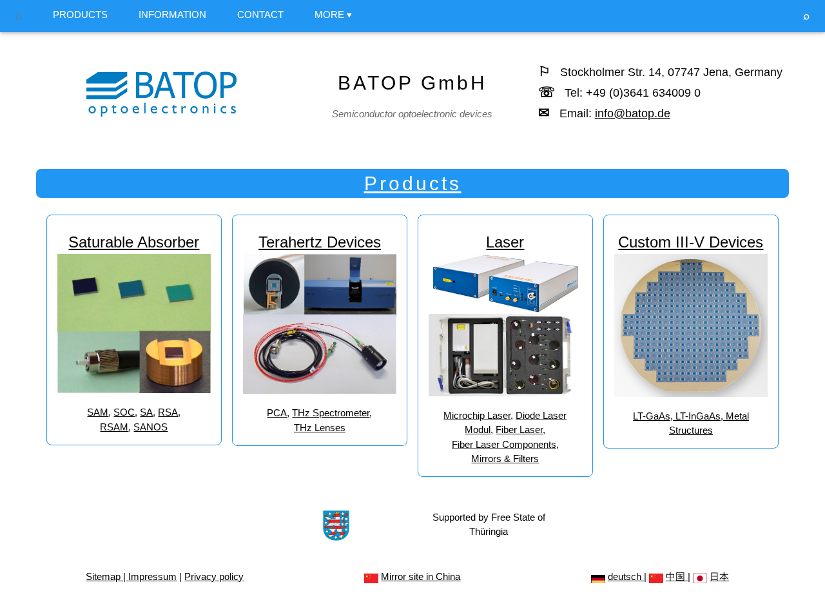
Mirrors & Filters (505, 458)
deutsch (626, 576)
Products (412, 183)
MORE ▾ (333, 14)
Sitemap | (107, 576)
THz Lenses (319, 427)
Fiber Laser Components (504, 444)
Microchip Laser (476, 415)
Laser (505, 242)
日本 (719, 576)
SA (146, 412)
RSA (168, 412)
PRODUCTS (80, 14)
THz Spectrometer (330, 412)
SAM (97, 412)
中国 (677, 576)
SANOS (150, 426)
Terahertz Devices (319, 242)
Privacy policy (214, 576)
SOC (124, 412)
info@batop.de (632, 113)
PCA (277, 412)
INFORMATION (172, 14)
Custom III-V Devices (690, 242)
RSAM (114, 426)
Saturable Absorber (133, 242)
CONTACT (260, 14)
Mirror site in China (420, 576)
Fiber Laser (519, 429)
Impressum (152, 576)
